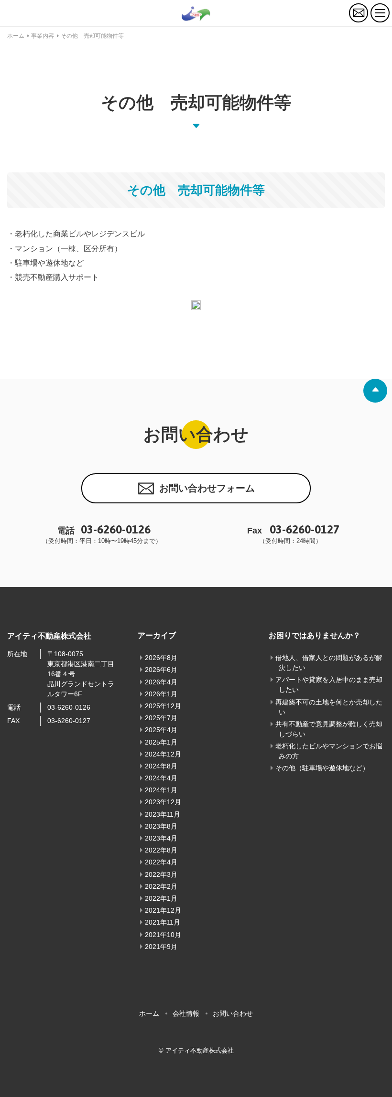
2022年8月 (161, 850)
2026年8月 (161, 657)
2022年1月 (161, 898)
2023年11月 (162, 814)
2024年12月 (163, 754)
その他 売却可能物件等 (92, 35)
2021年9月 (161, 946)
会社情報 (186, 1013)
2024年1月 (161, 790)
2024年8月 (161, 766)
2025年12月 (163, 706)
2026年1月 (161, 694)
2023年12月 (163, 802)
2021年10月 (163, 934)
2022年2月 (161, 886)
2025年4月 (161, 730)
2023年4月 (161, 838)
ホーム (15, 35)
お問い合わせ (233, 1013)
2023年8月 (161, 826)
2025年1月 (161, 742)
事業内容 (42, 35)
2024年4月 (161, 778)
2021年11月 (162, 922)
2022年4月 (161, 862)
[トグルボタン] (380, 12)
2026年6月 (161, 669)
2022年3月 (161, 874)
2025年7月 (161, 718)
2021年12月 (163, 910)
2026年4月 (161, 682)
